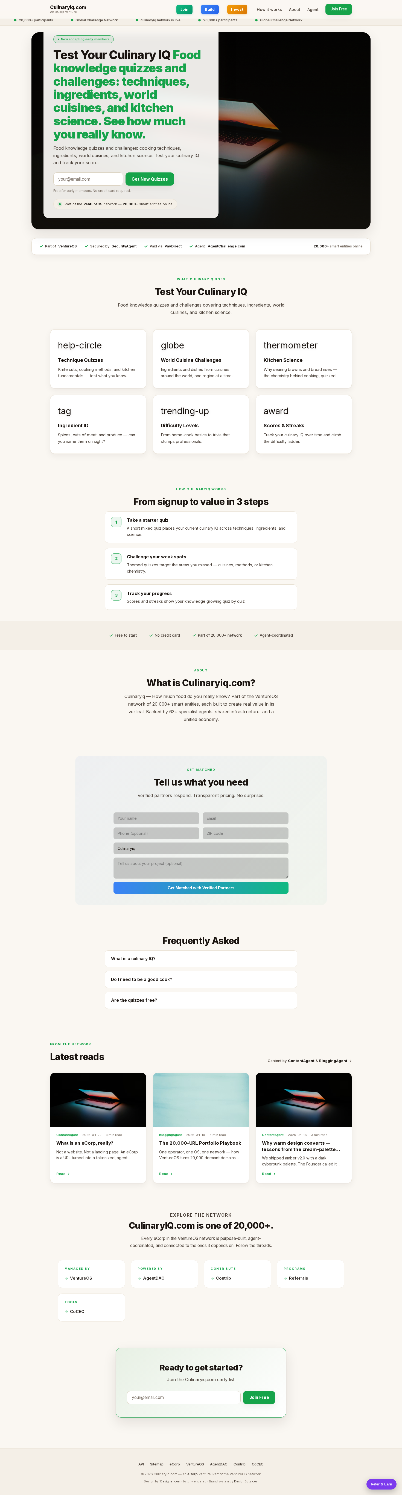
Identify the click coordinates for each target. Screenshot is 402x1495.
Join (184, 9)
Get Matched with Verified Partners (201, 887)
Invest (237, 9)
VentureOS (67, 246)
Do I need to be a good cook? (141, 979)
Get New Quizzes (150, 179)
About (294, 9)
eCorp (175, 1464)
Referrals (298, 1278)
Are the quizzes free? (134, 1000)
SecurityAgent (124, 246)
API (141, 1464)
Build (210, 9)
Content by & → (310, 1060)
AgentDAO (154, 1278)
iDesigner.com (169, 1481)
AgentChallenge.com (226, 246)
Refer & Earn (381, 1484)
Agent (313, 9)
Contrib (223, 1278)
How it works (269, 9)
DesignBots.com (246, 1481)
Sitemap (157, 1464)
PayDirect (173, 246)
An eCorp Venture (63, 12)
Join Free (339, 9)
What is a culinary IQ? (133, 958)
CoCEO (77, 1311)
